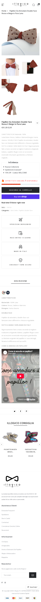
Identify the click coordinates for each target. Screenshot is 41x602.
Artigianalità (6, 545)
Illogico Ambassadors (9, 553)
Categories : (6, 210)
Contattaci (5, 522)
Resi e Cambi (6, 518)
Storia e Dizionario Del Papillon (11, 549)
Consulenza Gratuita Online (11, 526)
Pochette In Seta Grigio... (10, 450)
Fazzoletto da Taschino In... (30, 450)
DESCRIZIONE (20, 281)
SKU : (4, 207)
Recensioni (5, 530)
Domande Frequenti (8, 510)
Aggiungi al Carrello (20, 190)
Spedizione (5, 514)
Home (4, 11)
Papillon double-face (26, 210)
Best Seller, (15, 210)
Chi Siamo (5, 542)
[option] (10, 446)
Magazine (5, 557)
